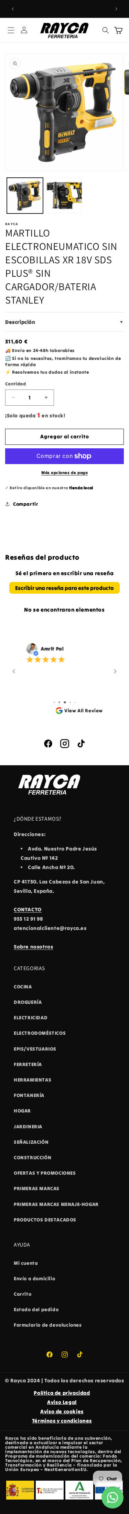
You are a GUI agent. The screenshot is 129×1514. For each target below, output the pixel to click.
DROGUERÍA (28, 1002)
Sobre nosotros (33, 946)
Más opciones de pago (64, 472)
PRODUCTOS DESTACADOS (45, 1220)
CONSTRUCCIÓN (32, 1157)
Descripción (64, 322)
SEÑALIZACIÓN (31, 1142)
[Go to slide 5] (70, 702)
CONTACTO (28, 909)
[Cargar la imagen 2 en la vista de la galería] (64, 196)
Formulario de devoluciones (48, 1325)
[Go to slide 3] (59, 702)
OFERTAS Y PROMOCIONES (45, 1173)
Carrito (22, 1294)
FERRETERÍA (28, 1064)
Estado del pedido (36, 1309)
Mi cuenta (26, 1263)
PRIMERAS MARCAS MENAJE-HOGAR (56, 1204)
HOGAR (22, 1111)
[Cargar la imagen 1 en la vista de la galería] (25, 196)
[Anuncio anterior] (12, 9)
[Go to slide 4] (64, 702)
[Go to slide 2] (54, 702)
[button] (11, 30)
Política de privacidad (62, 1393)
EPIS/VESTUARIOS (35, 1049)
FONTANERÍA (29, 1095)
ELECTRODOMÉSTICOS (40, 1033)
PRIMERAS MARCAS (37, 1188)
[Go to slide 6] (74, 702)
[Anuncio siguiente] (116, 9)
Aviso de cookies (62, 1411)
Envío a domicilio (34, 1278)
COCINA (23, 987)
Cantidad (15, 384)
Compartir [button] (25, 504)
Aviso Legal (62, 1402)
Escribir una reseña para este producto (64, 587)
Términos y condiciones (62, 1420)
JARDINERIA (28, 1126)
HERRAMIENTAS (32, 1080)
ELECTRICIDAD (30, 1017)
